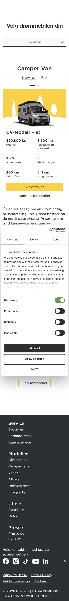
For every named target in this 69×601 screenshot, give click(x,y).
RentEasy (16, 510)
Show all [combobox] (35, 42)
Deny (34, 368)
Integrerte (16, 492)
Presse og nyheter (16, 536)
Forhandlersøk (20, 436)
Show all (29, 77)
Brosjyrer (16, 429)
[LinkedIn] (45, 561)
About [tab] (57, 239)
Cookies (40, 581)
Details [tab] (34, 239)
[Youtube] (35, 561)
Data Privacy (41, 575)
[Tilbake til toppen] (64, 561)
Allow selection (34, 358)
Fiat (44, 77)
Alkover (14, 479)
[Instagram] (16, 561)
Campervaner (19, 466)
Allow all (34, 348)
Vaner (13, 473)
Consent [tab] (12, 239)
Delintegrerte (19, 486)
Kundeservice (19, 442)
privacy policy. (36, 286)
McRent (14, 516)
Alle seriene (18, 460)
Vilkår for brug (15, 575)
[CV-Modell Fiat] (34, 113)
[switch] (60, 311)
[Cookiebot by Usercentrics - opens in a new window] (49, 229)
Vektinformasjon (16, 581)
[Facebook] (6, 561)
